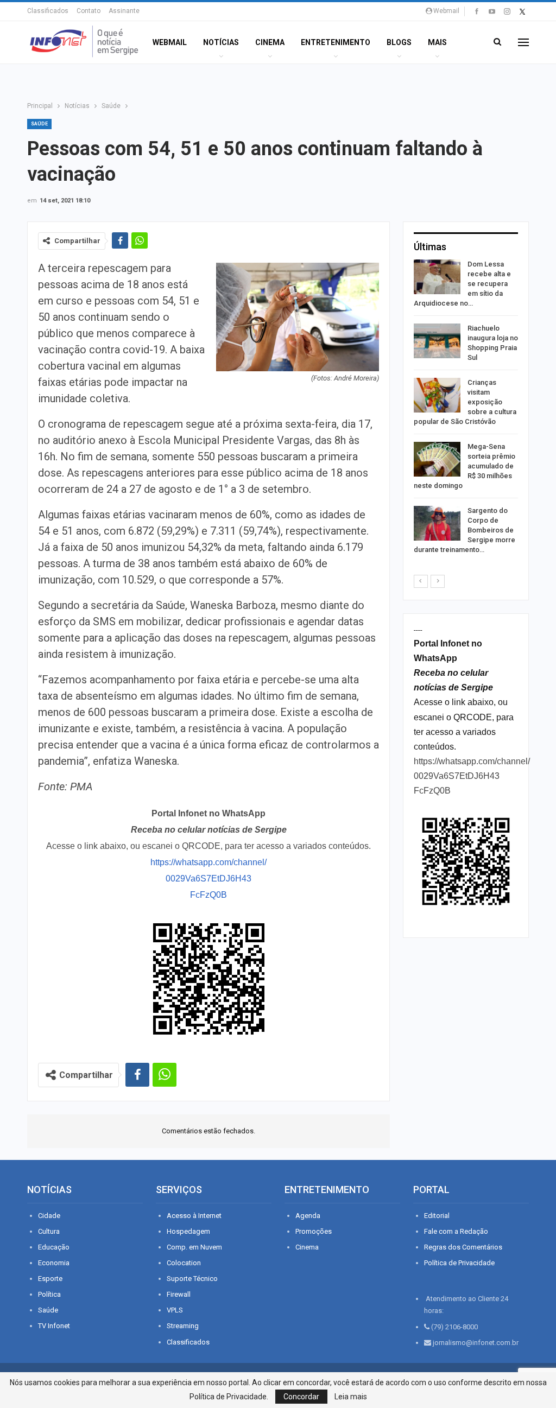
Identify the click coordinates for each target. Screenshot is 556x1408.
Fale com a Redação (456, 1231)
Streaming (183, 1326)
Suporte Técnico (192, 1278)
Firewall (179, 1294)
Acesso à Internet (194, 1216)
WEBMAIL (170, 42)
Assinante (124, 11)
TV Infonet (54, 1326)
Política (49, 1294)
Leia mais (350, 1396)
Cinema (270, 42)
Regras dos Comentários (463, 1247)
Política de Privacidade (459, 1263)
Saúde (39, 123)
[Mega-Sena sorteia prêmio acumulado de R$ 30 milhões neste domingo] (437, 459)
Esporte (50, 1278)
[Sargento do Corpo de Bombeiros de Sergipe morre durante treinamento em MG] (437, 523)
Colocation (184, 1263)
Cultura (49, 1231)
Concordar (301, 1396)
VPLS (175, 1310)
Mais (437, 42)
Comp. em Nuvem (194, 1247)
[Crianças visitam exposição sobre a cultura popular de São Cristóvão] (437, 395)
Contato (88, 11)
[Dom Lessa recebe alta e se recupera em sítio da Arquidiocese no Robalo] (437, 276)
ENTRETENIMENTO (335, 42)
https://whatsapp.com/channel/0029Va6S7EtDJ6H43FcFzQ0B (208, 878)
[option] (466, 409)
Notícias (221, 42)
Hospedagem (188, 1231)
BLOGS (399, 42)
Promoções (313, 1231)
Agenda (307, 1216)
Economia (54, 1263)
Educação (54, 1247)
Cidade (49, 1216)
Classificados (47, 11)
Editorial (437, 1216)
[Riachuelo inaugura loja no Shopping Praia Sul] (437, 341)
